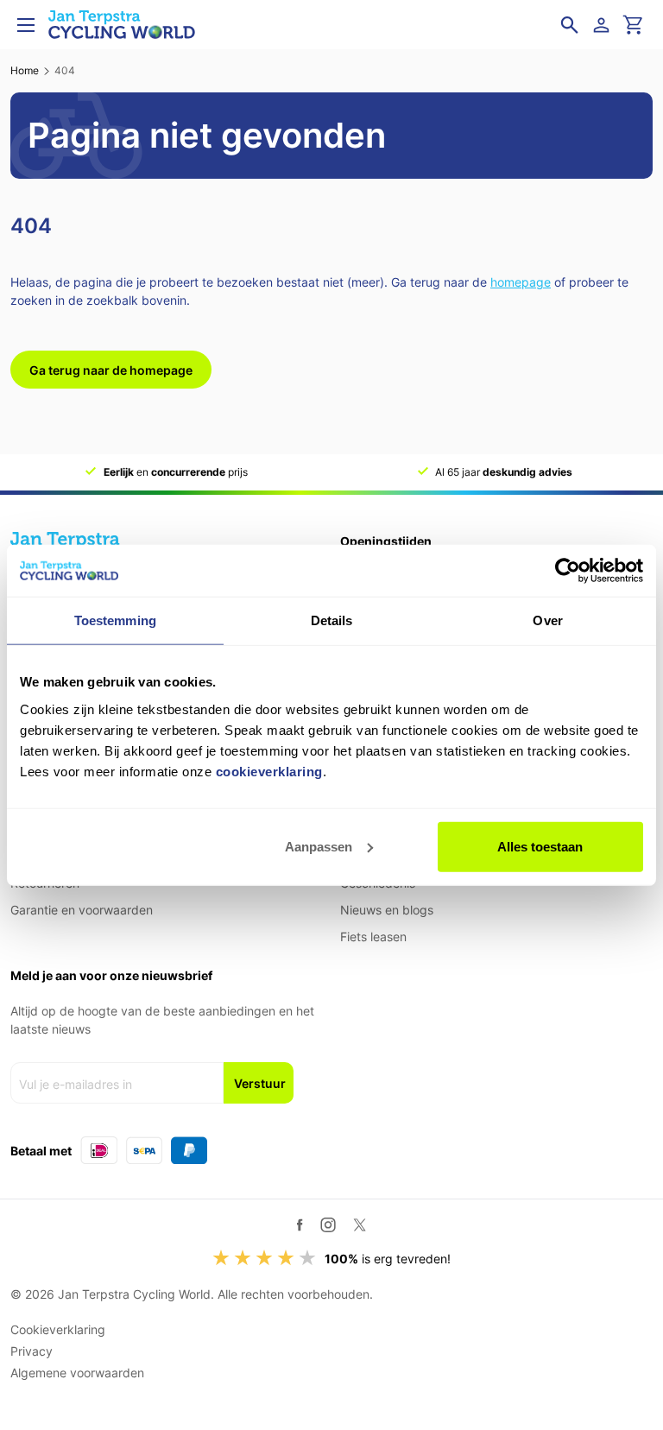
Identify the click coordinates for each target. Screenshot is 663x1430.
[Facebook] (300, 1224)
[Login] (604, 25)
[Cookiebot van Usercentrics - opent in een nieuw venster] (567, 571)
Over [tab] (547, 620)
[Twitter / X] (359, 1224)
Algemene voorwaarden (77, 1372)
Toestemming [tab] (115, 620)
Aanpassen (318, 845)
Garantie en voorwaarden (81, 909)
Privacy (31, 1351)
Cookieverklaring (57, 1329)
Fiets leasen (373, 936)
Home (24, 70)
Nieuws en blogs (386, 909)
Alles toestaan (540, 845)
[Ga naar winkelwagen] (634, 25)
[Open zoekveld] (569, 25)
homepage (520, 282)
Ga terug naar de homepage (111, 370)
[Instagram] (328, 1224)
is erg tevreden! (388, 1258)
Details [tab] (332, 620)
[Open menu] (26, 25)
